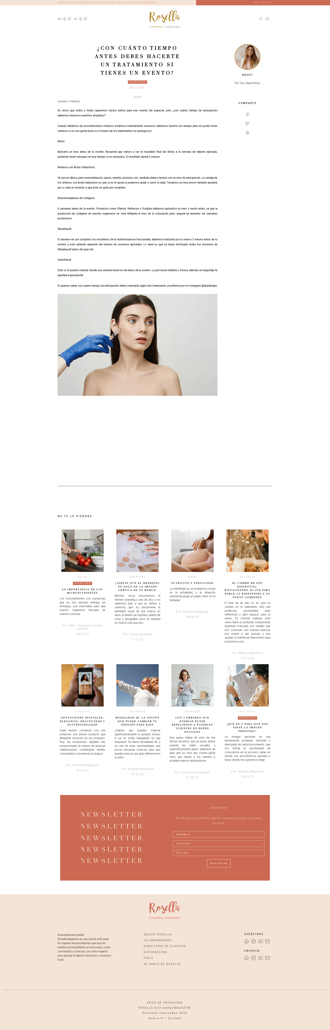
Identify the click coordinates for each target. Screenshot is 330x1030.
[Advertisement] (247, 193)
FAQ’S (148, 958)
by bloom (175, 1018)
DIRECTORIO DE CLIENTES (165, 946)
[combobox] (219, 843)
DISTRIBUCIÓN (155, 952)
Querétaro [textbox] (183, 843)
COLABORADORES (158, 940)
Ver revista (263, 2)
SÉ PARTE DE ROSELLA (162, 964)
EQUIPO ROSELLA (158, 934)
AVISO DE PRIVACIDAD (165, 1002)
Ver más (82, 550)
